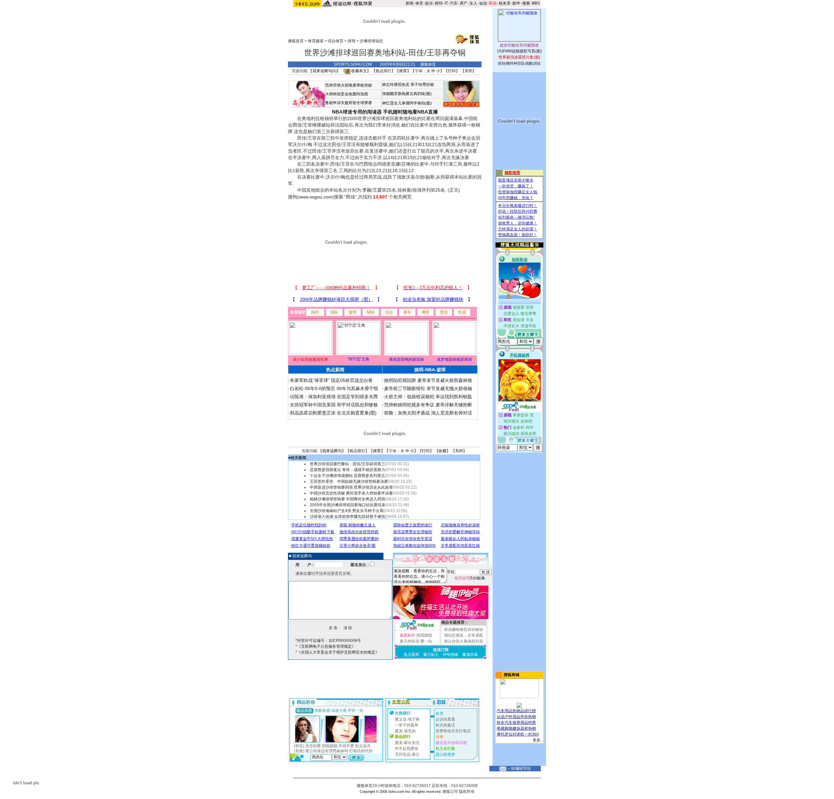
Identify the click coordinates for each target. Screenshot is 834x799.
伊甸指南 (450, 654)
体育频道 (316, 41)
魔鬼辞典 (470, 654)
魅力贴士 (431, 654)
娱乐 (429, 3)
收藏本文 (358, 71)
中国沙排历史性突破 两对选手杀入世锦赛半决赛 (351, 493)
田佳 (297, 125)
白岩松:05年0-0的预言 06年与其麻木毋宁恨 (334, 388)
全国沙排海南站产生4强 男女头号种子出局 (346, 510)
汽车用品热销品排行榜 (516, 711)
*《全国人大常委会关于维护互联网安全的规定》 (337, 652)
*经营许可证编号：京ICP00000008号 (328, 640)
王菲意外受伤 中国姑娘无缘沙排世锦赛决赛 (349, 481)
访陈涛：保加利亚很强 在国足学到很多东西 (334, 396)
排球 (351, 41)
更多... (538, 740)
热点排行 (383, 71)
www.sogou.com (315, 196)
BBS (536, 3)
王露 (377, 190)
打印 (452, 71)
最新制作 (407, 635)
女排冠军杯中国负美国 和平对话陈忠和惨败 (334, 404)
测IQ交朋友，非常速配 (463, 635)
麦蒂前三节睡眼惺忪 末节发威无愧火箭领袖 (428, 388)
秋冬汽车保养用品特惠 (516, 722)
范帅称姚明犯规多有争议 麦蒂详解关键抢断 (428, 404)
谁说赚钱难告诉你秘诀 (463, 629)
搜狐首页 (296, 41)
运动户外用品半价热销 (516, 716)
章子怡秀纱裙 (422, 84)
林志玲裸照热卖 (396, 84)
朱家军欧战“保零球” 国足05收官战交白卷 (331, 380)
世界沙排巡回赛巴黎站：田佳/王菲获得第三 (347, 464)
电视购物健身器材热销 (516, 728)
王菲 (307, 125)
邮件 (516, 3)
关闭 (468, 71)
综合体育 (335, 41)
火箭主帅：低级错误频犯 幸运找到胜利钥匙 (428, 396)
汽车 (454, 3)
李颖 (366, 190)
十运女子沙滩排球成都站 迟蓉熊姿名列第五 (347, 475)
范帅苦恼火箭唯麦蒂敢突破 (348, 85)
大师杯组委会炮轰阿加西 (346, 94)
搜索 (526, 3)
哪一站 (426, 641)
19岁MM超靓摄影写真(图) (519, 51)
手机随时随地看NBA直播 (410, 112)
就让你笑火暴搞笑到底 (463, 641)
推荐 (403, 71)
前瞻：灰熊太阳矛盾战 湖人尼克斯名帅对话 (428, 412)
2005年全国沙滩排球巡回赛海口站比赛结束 (347, 505)
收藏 (442, 451)
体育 (419, 3)
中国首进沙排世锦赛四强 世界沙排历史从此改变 (351, 487)
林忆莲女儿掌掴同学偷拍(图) (407, 103)
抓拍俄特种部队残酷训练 (519, 63)
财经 (439, 3)
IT (446, 3)
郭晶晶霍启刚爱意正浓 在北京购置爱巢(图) (333, 412)
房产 (463, 3)
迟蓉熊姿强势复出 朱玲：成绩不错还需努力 (347, 469)
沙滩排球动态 (371, 41)
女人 (473, 3)
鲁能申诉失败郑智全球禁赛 (348, 103)
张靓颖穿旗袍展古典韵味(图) (407, 93)
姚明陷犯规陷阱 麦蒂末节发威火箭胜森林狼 (428, 380)
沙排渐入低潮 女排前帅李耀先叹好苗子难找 (347, 516)
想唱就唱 (424, 635)
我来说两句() (324, 71)
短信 (483, 3)
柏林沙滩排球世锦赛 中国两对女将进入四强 (347, 499)
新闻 (409, 3)
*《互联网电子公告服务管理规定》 (325, 646)
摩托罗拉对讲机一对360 (518, 734)
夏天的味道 (409, 641)
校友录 (504, 3)
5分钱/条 (469, 578)
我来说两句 (332, 451)
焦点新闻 (411, 654)
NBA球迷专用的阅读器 (357, 112)
